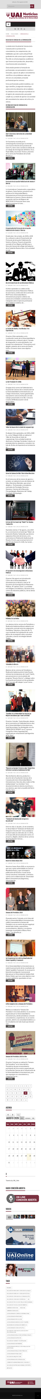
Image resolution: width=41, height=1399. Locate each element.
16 (16, 1093)
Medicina (22, 1308)
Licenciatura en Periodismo (14, 1316)
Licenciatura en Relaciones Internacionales (19, 1335)
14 (7, 1093)
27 (12, 1100)
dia (33, 1118)
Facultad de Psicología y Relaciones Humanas (19, 1302)
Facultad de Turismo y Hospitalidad (16, 1341)
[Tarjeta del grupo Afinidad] (20, 1235)
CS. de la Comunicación (21, 138)
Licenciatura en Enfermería (14, 1343)
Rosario (9, 1288)
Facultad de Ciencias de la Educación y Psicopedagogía (17, 1331)
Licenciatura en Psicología (14, 1319)
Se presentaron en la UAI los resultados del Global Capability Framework (19, 959)
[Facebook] (15, 29)
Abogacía (9, 1368)
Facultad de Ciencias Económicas (16, 1299)
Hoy (18, 1115)
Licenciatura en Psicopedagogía (16, 1359)
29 (21, 1100)
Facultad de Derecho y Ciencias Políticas (18, 1293)
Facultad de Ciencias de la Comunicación (18, 1296)
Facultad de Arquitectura (14, 1356)
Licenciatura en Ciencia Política (15, 1328)
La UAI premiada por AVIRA (13, 382)
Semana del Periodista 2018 (14, 912)
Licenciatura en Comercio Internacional (18, 1313)
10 (15, 1089)
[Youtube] (24, 29)
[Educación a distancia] (20, 1254)
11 (19, 1089)
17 (21, 1093)
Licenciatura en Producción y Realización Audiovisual (18, 1347)
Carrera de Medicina (12, 1308)
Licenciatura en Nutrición (14, 1338)
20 (7, 1096)
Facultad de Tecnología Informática (17, 1305)
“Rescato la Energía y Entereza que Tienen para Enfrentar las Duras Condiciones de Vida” (20, 769)
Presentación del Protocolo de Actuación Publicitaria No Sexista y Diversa (18, 229)
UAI (28, 1299)
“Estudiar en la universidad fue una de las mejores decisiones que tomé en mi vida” (18, 714)
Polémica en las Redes (12, 618)
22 (16, 1096)
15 (12, 1093)
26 (7, 1100)
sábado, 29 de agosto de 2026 (20, 2)
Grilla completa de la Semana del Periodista (19, 1004)
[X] (18, 29)
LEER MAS (10, 158)
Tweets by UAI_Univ (12, 1181)
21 (12, 1096)
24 (26, 1096)
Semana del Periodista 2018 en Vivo (16, 1056)
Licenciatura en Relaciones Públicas (17, 1351)
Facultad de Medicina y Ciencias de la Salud (19, 1290)
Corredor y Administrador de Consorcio (18, 1362)
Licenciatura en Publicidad (14, 1353)
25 (30, 1096)
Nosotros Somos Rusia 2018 (14, 861)
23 (21, 1096)
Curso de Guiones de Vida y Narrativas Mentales (20, 473)
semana (27, 1118)
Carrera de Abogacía (12, 1310)
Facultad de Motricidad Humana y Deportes (19, 1365)
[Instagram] (21, 29)
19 (30, 1093)
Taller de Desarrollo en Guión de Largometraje (20, 427)
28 (16, 1100)
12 (24, 1089)
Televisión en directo (12, 664)
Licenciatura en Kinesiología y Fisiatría (17, 1322)
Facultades (14, 34)
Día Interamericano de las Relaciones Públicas (20, 283)
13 (28, 1089)
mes (21, 1118)
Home (7, 34)
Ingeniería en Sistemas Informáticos (17, 1325)
